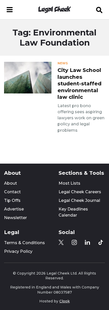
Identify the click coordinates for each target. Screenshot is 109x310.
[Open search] (99, 9)
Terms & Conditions (24, 242)
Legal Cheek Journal (79, 200)
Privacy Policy (18, 251)
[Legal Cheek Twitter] (61, 242)
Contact (12, 191)
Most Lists (69, 183)
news (63, 63)
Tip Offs (12, 200)
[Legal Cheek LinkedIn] (87, 242)
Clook (64, 301)
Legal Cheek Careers (80, 191)
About (10, 183)
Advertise (14, 209)
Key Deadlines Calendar (73, 212)
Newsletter (15, 217)
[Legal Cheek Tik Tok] (100, 242)
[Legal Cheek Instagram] (74, 242)
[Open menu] (9, 9)
